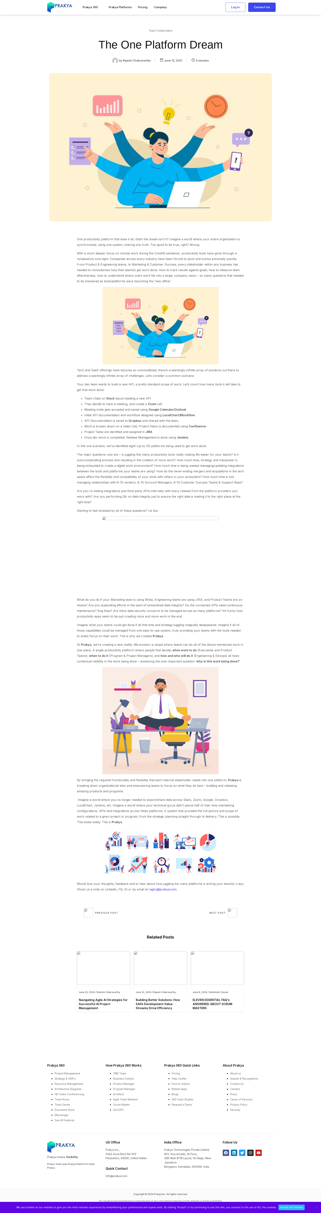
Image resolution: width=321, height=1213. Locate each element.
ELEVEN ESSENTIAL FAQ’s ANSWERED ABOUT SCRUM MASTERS (212, 1004)
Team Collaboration (161, 30)
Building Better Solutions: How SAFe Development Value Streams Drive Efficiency (158, 1004)
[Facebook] (226, 1153)
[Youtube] (258, 1153)
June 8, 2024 (200, 992)
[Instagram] (250, 1153)
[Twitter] (242, 1153)
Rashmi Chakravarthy (108, 992)
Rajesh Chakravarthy (164, 992)
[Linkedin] (234, 1153)
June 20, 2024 (87, 992)
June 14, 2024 (143, 992)
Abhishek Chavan (218, 992)
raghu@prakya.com (162, 889)
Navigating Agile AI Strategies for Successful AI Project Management (103, 1004)
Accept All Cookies (291, 1207)
